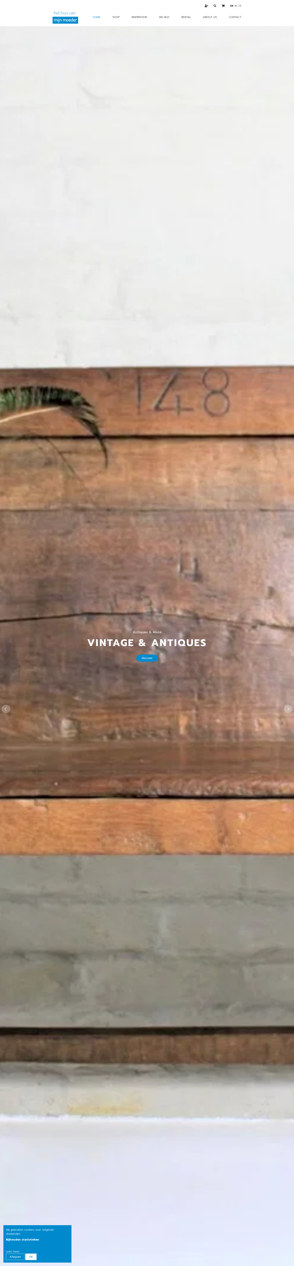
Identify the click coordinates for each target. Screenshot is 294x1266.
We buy (164, 17)
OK (31, 1257)
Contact (235, 17)
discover (147, 658)
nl (236, 5)
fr (240, 5)
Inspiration (139, 17)
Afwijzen (15, 1257)
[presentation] (6, 709)
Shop (116, 17)
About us (210, 17)
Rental (186, 17)
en (231, 5)
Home (97, 17)
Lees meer (13, 1252)
